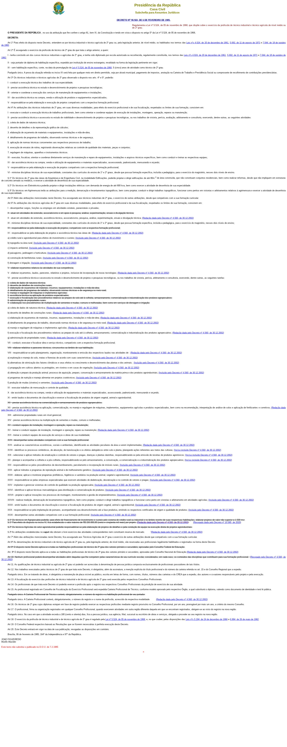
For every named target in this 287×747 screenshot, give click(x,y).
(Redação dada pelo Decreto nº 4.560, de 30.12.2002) (168, 218)
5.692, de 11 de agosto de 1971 (245, 42)
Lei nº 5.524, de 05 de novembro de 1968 (92, 67)
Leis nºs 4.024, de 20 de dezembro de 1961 (205, 55)
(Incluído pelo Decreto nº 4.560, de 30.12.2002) (98, 238)
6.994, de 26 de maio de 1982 (244, 619)
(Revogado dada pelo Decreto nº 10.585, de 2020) (217, 522)
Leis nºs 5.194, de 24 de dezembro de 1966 (207, 619)
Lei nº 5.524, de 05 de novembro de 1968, (125, 619)
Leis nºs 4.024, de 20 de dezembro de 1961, (207, 42)
